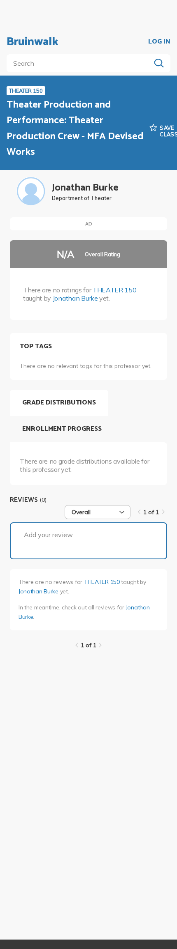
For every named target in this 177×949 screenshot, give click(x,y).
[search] (80, 63)
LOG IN (159, 42)
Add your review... (50, 535)
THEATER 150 (114, 290)
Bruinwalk (32, 42)
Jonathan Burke (75, 298)
